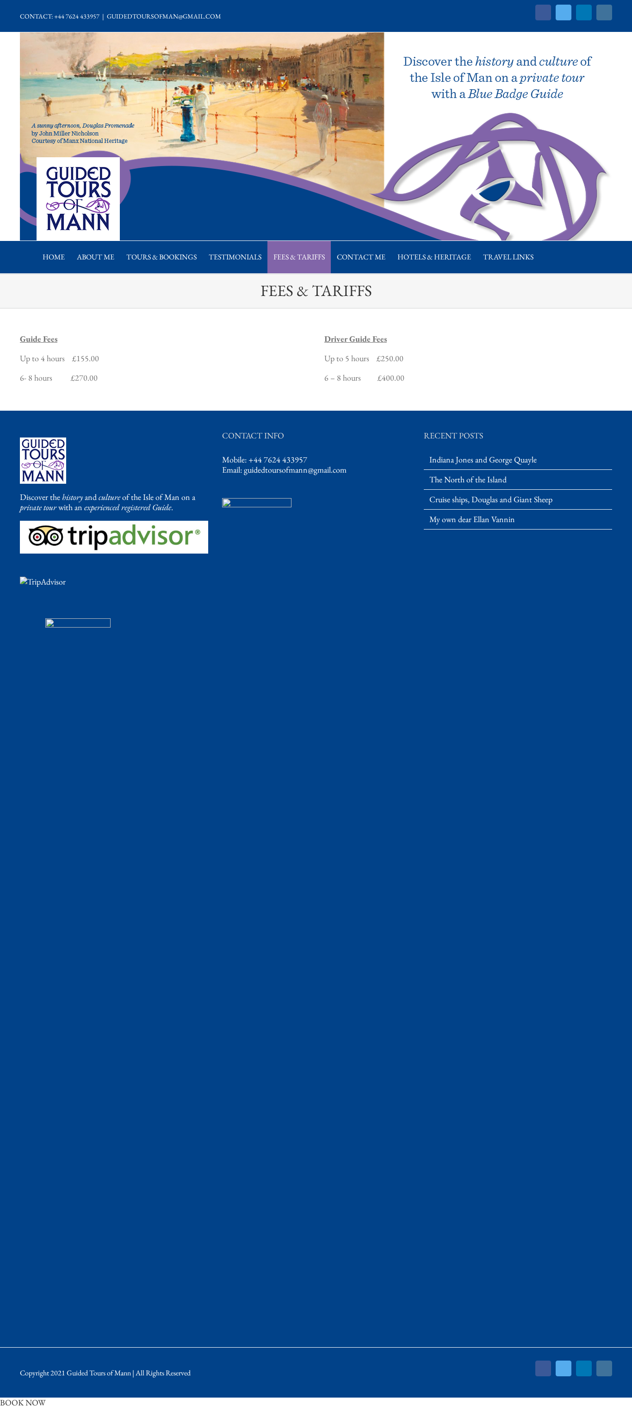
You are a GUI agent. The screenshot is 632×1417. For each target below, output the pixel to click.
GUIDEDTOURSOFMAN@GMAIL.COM (164, 16)
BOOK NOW (22, 1402)
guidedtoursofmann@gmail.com (295, 469)
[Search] (549, 257)
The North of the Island (468, 479)
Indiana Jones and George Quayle (483, 460)
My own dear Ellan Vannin (472, 519)
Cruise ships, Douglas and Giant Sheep (490, 499)
